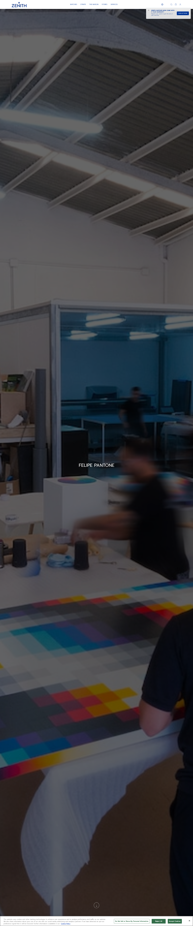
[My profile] (180, 4)
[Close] (189, 920)
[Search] (171, 4)
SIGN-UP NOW (182, 13)
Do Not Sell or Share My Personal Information (131, 921)
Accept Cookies (175, 921)
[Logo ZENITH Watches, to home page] (19, 4)
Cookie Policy (65, 924)
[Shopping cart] (176, 4)
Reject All (158, 921)
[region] (96, 921)
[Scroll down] (96, 905)
